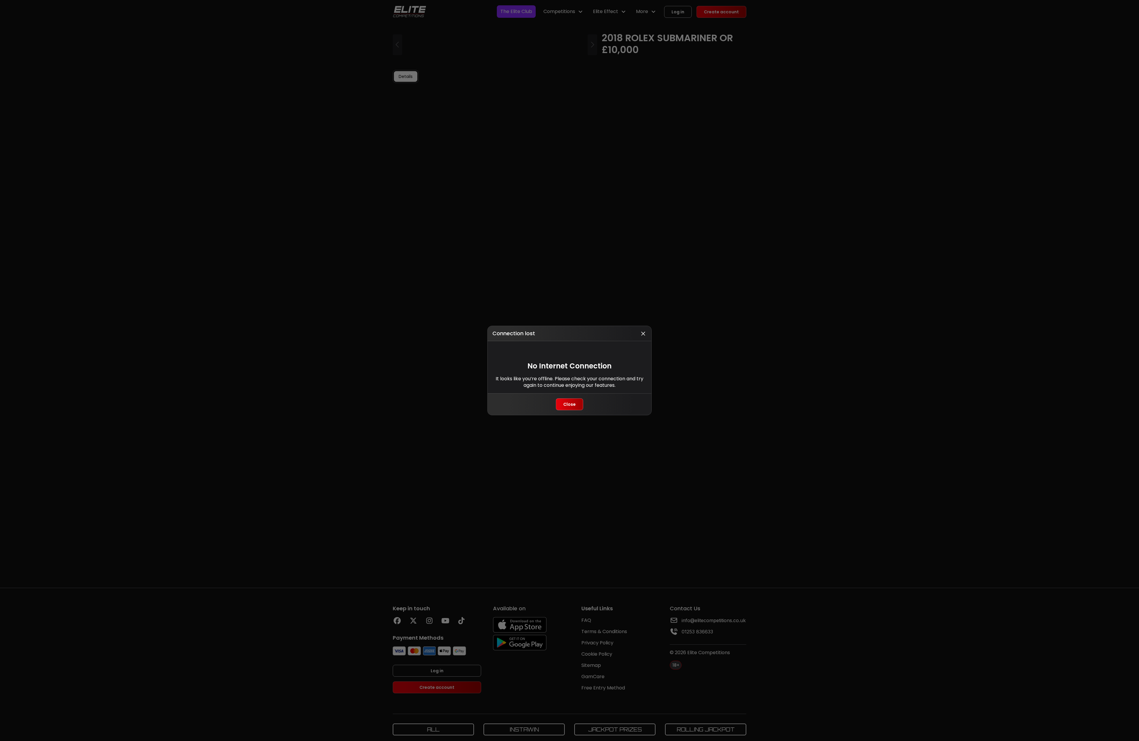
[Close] (643, 333)
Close (569, 404)
